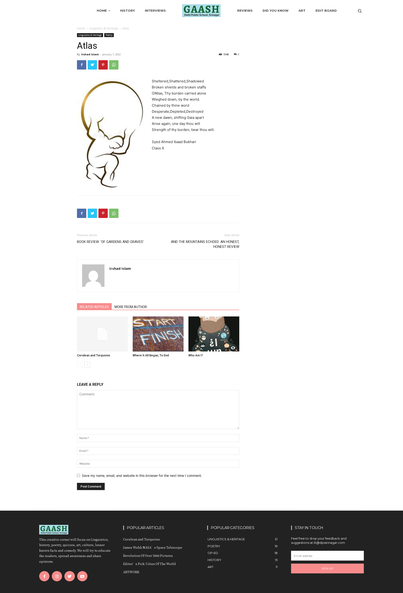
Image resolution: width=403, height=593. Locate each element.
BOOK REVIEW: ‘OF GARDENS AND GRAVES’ (110, 242)
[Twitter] (92, 65)
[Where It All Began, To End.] (158, 333)
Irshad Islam (90, 54)
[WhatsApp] (113, 65)
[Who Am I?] (213, 333)
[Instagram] (57, 576)
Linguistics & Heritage (104, 28)
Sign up (327, 568)
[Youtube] (82, 576)
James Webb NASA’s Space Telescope (152, 547)
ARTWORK (131, 572)
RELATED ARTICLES (94, 307)
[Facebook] (81, 65)
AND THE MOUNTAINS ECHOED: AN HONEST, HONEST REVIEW (205, 244)
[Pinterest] (103, 65)
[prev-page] (80, 365)
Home (81, 28)
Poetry (109, 35)
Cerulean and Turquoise (93, 355)
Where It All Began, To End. (151, 355)
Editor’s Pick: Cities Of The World (149, 563)
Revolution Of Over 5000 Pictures (148, 555)
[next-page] (87, 365)
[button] (359, 11)
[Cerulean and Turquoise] (102, 333)
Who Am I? (195, 355)
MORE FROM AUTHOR (131, 307)
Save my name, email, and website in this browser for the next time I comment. (142, 475)
